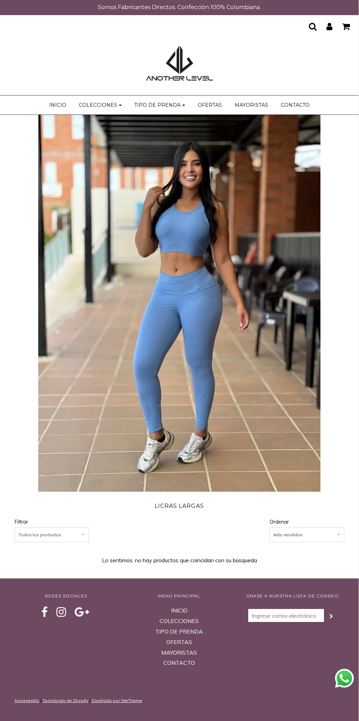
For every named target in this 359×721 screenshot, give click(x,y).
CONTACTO (295, 105)
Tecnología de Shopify (65, 700)
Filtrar (21, 522)
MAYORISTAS (251, 105)
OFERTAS (210, 105)
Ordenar (279, 522)
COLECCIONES (179, 620)
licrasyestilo (27, 700)
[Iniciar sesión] (325, 26)
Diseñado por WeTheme (117, 700)
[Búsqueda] (308, 26)
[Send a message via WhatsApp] (344, 678)
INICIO (57, 105)
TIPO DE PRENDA (179, 631)
